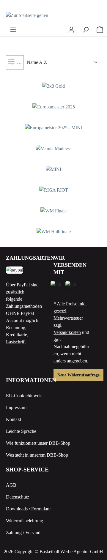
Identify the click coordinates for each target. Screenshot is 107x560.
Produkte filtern (20, 62)
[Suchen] (85, 30)
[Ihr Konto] (71, 30)
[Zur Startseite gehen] (53, 15)
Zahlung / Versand (23, 532)
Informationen (31, 380)
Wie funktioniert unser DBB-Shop (38, 443)
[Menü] (13, 30)
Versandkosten (67, 332)
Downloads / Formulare (28, 508)
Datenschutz (17, 496)
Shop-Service (27, 469)
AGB (11, 485)
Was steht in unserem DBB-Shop (37, 455)
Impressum (16, 407)
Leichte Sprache (21, 431)
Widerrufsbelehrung (24, 520)
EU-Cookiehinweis (24, 395)
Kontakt (13, 419)
